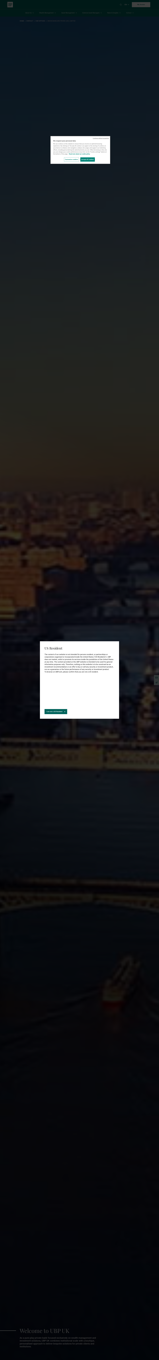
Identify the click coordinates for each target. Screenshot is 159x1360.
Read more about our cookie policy (79, 154)
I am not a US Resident (54, 711)
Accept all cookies (87, 159)
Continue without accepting (101, 138)
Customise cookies (71, 159)
